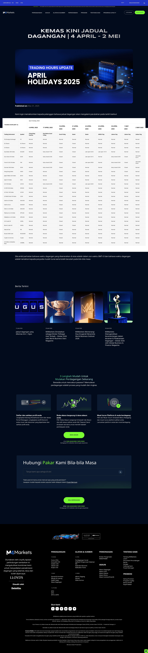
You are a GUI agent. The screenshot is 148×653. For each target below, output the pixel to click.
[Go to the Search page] (144, 3)
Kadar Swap (55, 580)
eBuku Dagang (80, 576)
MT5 (52, 593)
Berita (125, 562)
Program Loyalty (109, 12)
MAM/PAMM (103, 559)
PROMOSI (84, 12)
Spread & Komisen (57, 576)
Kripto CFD (54, 567)
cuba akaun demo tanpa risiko (75, 441)
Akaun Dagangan (104, 570)
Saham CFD (55, 566)
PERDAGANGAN (37, 12)
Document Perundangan (131, 560)
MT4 (52, 591)
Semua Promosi (128, 579)
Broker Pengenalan (105, 557)
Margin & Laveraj (56, 578)
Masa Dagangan (56, 582)
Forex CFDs (55, 560)
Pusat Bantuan (72, 482)
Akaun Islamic (103, 573)
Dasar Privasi (75, 644)
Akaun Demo (103, 575)
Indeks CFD (55, 564)
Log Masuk (129, 12)
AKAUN (47, 12)
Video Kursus (79, 580)
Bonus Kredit (127, 582)
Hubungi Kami (128, 566)
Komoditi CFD (55, 562)
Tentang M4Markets (129, 557)
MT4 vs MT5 (55, 595)
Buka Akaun (139, 12)
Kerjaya (125, 564)
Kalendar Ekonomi (81, 566)
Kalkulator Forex (80, 567)
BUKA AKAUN (74, 435)
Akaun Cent (103, 571)
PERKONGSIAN (73, 12)
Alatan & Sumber (59, 12)
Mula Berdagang (74, 500)
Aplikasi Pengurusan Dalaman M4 (85, 563)
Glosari (77, 578)
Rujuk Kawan (127, 584)
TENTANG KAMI (95, 12)
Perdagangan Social (81, 560)
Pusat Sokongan (128, 568)
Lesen (125, 559)
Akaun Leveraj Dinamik (106, 577)
